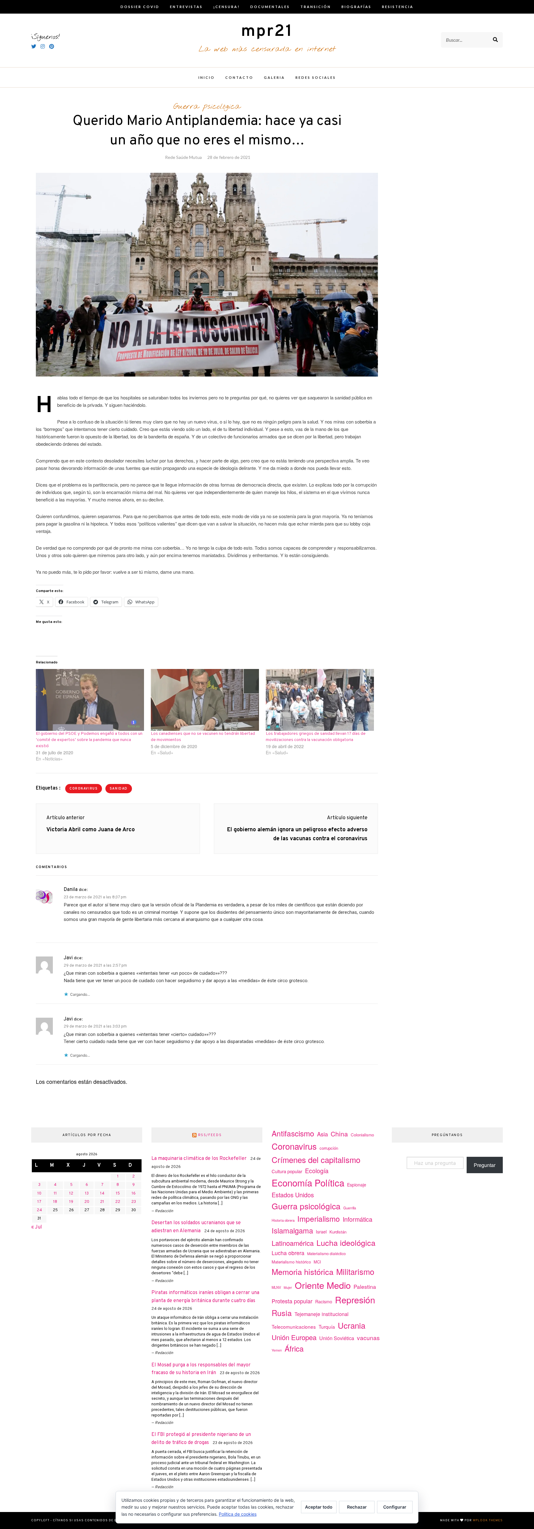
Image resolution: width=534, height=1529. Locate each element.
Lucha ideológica (345, 1242)
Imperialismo (318, 1218)
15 (118, 1193)
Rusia (282, 1312)
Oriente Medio (323, 1285)
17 (39, 1201)
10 (39, 1193)
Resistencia (397, 7)
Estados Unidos (293, 1194)
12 (71, 1193)
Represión (355, 1299)
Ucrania (351, 1325)
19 (71, 1201)
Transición (315, 7)
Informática (357, 1219)
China (339, 1133)
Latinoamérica (293, 1243)
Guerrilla (349, 1207)
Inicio (206, 77)
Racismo (323, 1301)
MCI (317, 1262)
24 (39, 1210)
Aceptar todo (319, 1507)
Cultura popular (287, 1171)
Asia (322, 1134)
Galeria (274, 77)
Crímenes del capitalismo (316, 1159)
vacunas (368, 1337)
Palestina (365, 1286)
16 (134, 1193)
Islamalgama (292, 1230)
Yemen (277, 1350)
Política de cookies (237, 1514)
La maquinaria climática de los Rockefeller (199, 1159)
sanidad (119, 789)
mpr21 (267, 31)
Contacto (239, 77)
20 (86, 1201)
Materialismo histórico (291, 1262)
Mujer (288, 1287)
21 (102, 1201)
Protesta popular (292, 1301)
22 (117, 1201)
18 (55, 1201)
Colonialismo (362, 1135)
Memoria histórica (302, 1271)
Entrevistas (186, 7)
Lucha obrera (288, 1253)
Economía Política (308, 1182)
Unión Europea (294, 1337)
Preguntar (484, 1165)
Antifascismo (293, 1133)
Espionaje (356, 1185)
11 (55, 1193)
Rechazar (357, 1507)
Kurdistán (337, 1232)
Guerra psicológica (206, 106)
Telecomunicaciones (294, 1326)
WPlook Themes (488, 1520)
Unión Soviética (336, 1338)
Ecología (316, 1170)
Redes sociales (315, 77)
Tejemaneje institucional (322, 1314)
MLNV (276, 1287)
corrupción (329, 1148)
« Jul (36, 1227)
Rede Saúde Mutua (183, 157)
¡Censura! (226, 7)
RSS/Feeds (210, 1135)
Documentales (270, 7)
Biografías (356, 7)
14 (102, 1193)
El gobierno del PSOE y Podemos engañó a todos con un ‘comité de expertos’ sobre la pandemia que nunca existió (89, 740)
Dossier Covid (140, 7)
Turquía (327, 1326)
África (294, 1348)
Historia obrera (283, 1220)
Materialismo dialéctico (326, 1253)
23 (133, 1201)
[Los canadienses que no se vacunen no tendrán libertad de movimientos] (205, 700)
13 (87, 1193)
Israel (321, 1232)
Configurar (394, 1507)
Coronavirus (84, 789)
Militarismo (355, 1271)
